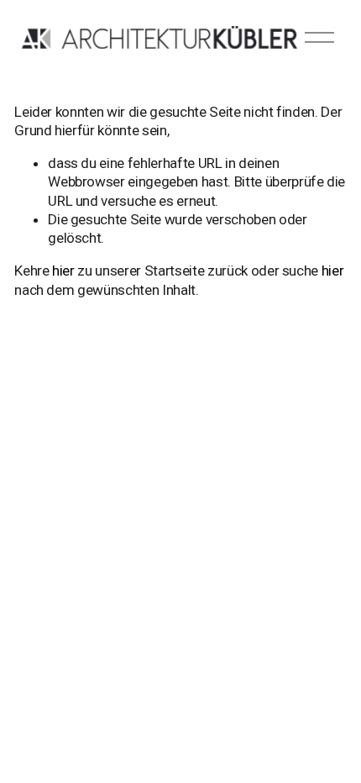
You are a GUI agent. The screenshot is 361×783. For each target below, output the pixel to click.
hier (63, 270)
